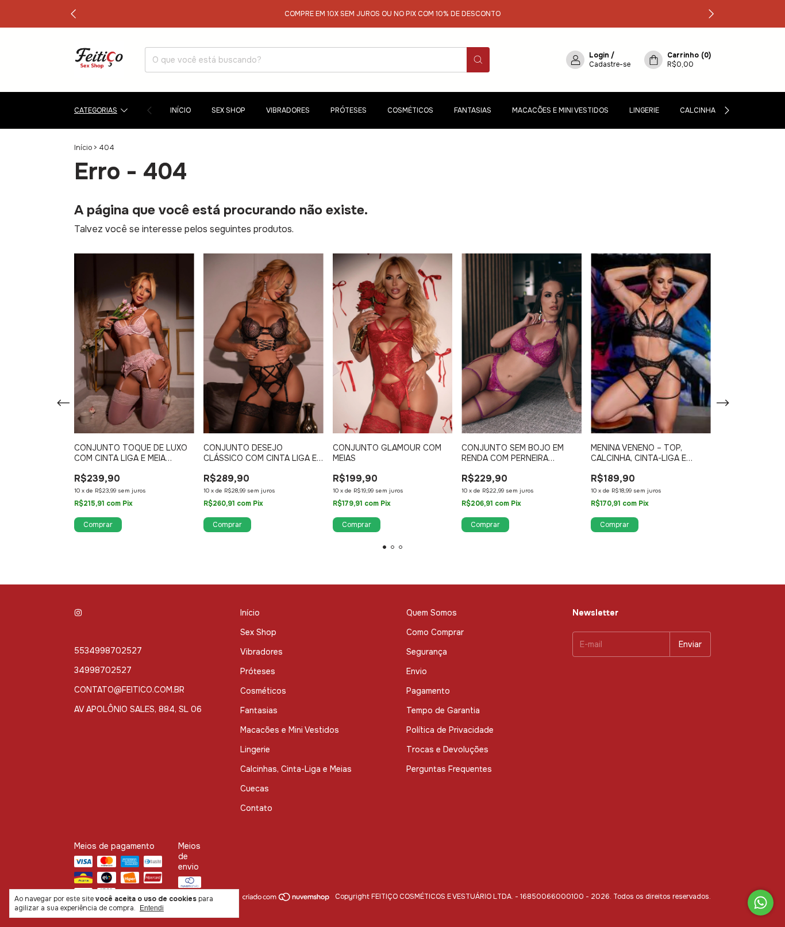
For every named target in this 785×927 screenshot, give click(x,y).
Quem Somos (431, 612)
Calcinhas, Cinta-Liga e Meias (296, 769)
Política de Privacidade (450, 730)
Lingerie (644, 110)
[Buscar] (478, 59)
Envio (416, 671)
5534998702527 (108, 650)
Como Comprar (435, 632)
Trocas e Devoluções (447, 749)
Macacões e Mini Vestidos (560, 110)
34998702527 (103, 670)
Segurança (426, 652)
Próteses (348, 110)
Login (599, 55)
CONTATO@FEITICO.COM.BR (129, 689)
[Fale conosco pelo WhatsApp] (761, 903)
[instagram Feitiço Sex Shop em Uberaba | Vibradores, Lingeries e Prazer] (78, 612)
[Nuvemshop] (286, 899)
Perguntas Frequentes (449, 769)
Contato (256, 808)
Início (180, 110)
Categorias (95, 110)
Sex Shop (228, 110)
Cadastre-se (609, 64)
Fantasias (472, 110)
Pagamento (428, 691)
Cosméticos (410, 110)
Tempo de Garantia (443, 710)
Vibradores (288, 110)
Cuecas (254, 788)
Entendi (152, 908)
